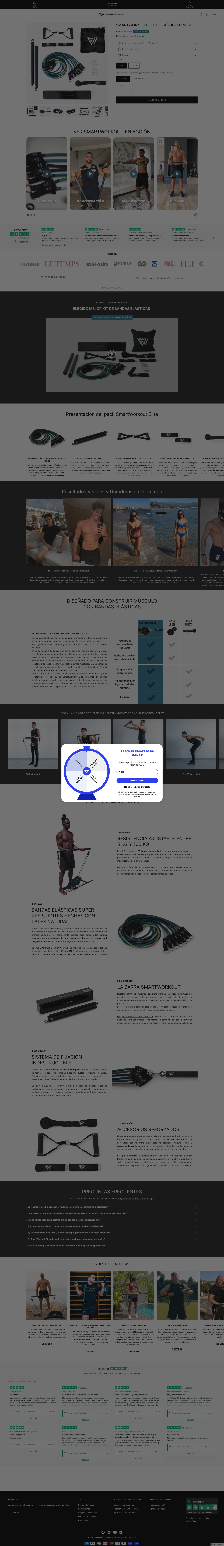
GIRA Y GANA (137, 780)
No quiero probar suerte (137, 786)
